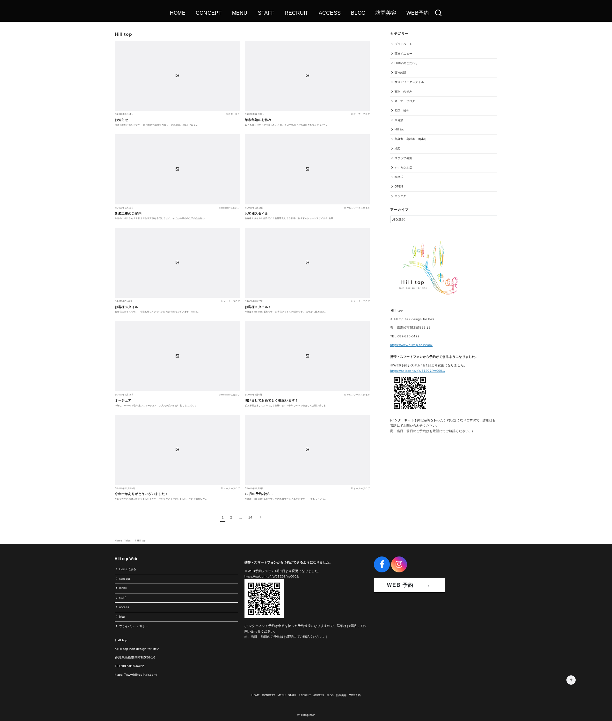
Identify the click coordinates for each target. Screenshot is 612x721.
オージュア (123, 400)
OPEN (399, 186)
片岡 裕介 (402, 110)
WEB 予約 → (409, 585)
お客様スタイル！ (258, 307)
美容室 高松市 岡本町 (411, 139)
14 (250, 517)
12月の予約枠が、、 (260, 494)
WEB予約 (417, 13)
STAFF (266, 13)
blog (130, 540)
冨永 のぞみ (403, 91)
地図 (398, 148)
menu (123, 588)
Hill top (399, 129)
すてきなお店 (403, 167)
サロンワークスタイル (409, 82)
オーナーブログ (405, 101)
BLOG (358, 13)
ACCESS (330, 13)
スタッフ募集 (403, 158)
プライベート (403, 44)
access (124, 607)
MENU (240, 13)
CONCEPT (209, 13)
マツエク (400, 196)
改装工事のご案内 (128, 213)
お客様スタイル (256, 213)
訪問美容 (385, 13)
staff (122, 597)
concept (124, 578)
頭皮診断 (400, 72)
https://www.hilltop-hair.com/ (411, 345)
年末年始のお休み (258, 119)
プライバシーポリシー (134, 626)
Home (118, 540)
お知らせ (121, 119)
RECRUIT (297, 13)
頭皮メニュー (403, 53)
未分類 (399, 120)
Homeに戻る (127, 569)
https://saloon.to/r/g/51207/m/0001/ (417, 370)
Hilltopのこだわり (406, 63)
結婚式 (399, 177)
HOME (178, 13)
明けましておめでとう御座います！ (271, 400)
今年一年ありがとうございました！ (141, 494)
